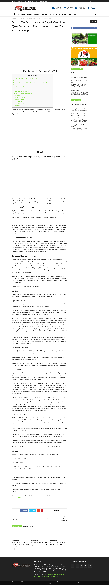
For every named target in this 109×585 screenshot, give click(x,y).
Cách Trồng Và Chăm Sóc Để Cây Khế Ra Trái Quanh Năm (55, 519)
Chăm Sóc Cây (15, 540)
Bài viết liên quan (17, 526)
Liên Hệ (75, 14)
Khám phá (36, 14)
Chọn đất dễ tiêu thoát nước (20, 87)
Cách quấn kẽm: (19, 101)
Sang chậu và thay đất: (21, 103)
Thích (94, 28)
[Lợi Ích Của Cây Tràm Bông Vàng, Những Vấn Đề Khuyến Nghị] (93, 106)
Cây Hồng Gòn (15, 519)
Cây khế (15, 80)
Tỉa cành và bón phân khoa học (21, 91)
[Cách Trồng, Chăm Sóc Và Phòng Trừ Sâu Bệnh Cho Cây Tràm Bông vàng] (39, 535)
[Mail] (88, 1)
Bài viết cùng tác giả (28, 526)
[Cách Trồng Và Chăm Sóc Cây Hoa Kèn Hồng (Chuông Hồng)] (58, 535)
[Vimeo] (93, 1)
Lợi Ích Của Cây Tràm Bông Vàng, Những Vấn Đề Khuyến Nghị (79, 105)
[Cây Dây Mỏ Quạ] (93, 91)
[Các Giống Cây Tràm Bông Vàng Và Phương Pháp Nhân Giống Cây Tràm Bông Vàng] (20, 535)
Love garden (21, 14)
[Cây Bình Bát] (93, 75)
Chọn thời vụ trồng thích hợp (20, 85)
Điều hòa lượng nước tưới (19, 89)
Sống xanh (44, 14)
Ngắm (69, 14)
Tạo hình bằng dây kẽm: (21, 99)
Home (14, 14)
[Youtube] (96, 1)
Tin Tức (64, 14)
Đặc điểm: (17, 95)
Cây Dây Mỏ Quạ (75, 90)
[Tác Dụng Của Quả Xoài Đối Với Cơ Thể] (93, 82)
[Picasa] (90, 1)
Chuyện (58, 14)
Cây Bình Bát (74, 73)
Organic (51, 14)
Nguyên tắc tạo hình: (20, 97)
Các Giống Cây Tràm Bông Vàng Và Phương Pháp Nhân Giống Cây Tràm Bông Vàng (20, 544)
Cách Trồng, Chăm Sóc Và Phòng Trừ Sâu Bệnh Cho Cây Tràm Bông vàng (39, 544)
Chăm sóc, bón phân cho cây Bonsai (22, 93)
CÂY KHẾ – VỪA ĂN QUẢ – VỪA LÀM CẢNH (25, 78)
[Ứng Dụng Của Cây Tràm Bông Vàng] (93, 129)
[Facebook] (85, 1)
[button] (95, 14)
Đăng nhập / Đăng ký (44, 1)
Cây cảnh (29, 14)
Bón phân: (17, 105)
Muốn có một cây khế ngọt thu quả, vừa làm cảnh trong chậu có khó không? (32, 82)
